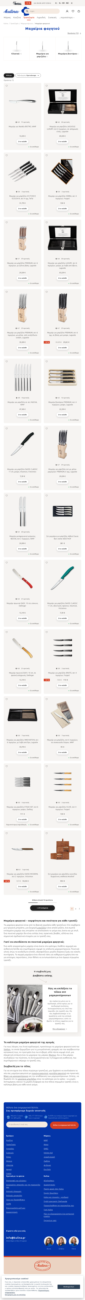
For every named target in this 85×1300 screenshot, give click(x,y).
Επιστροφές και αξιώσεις (16, 1181)
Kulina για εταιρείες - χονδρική (56, 1197)
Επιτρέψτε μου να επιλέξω (15, 1295)
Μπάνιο (9, 1161)
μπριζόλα (41, 928)
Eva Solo (47, 1169)
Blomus (52, 1055)
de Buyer (47, 1165)
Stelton (7, 1049)
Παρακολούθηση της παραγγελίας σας (59, 1206)
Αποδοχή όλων (68, 1287)
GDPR (8, 1204)
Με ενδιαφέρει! (59, 1029)
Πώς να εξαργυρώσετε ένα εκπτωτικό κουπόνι (59, 1215)
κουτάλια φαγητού (57, 1073)
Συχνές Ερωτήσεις (51, 1193)
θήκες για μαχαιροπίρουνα (16, 1076)
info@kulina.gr (15, 1237)
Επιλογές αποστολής (14, 1196)
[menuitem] (7, 18)
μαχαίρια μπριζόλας (27, 1079)
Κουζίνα (9, 1140)
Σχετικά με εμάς (50, 1221)
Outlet (8, 1174)
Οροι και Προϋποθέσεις (15, 1200)
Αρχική (9, 1169)
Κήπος (8, 1157)
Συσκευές (10, 1153)
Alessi (46, 1145)
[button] (42, 75)
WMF (46, 1140)
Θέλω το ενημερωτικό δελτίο (64, 1125)
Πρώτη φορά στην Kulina (54, 1189)
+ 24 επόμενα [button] (42, 908)
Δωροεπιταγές (12, 1212)
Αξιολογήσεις (49, 1181)
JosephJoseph (49, 1157)
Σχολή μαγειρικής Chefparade (55, 1201)
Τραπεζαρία (11, 1145)
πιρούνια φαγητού (40, 1073)
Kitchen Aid (48, 1153)
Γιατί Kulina (48, 1210)
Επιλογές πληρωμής (13, 1191)
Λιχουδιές (10, 1149)
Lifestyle (9, 1165)
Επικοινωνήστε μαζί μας (15, 1208)
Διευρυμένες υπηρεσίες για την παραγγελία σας (23, 1186)
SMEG (46, 1149)
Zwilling (47, 1161)
